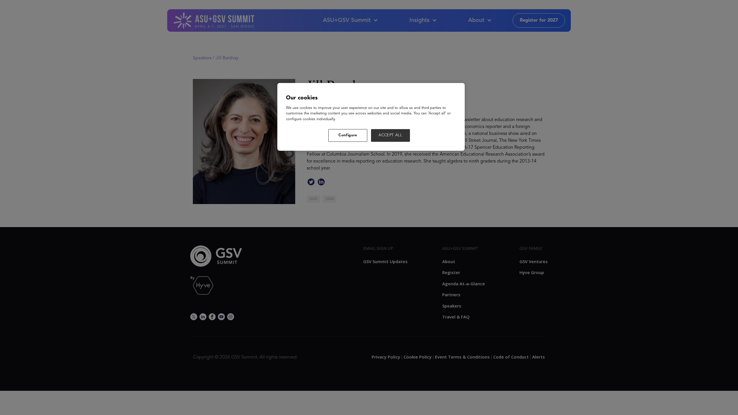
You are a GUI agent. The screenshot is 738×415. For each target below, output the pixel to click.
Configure (347, 135)
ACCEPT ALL (390, 135)
